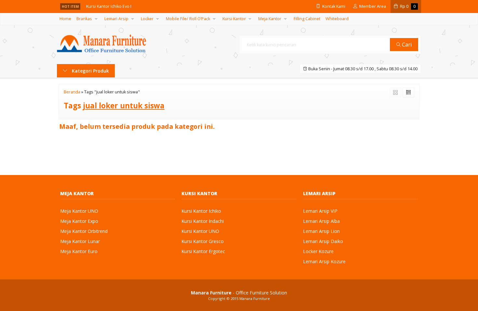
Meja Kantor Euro (79, 251)
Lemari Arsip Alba (321, 221)
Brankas (84, 18)
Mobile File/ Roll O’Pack (188, 18)
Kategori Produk (90, 71)
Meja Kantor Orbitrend (84, 231)
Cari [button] (406, 44)
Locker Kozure (318, 251)
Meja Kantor (269, 18)
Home (65, 18)
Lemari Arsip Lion (321, 231)
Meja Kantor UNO (79, 211)
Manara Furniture (254, 298)
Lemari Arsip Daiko (323, 241)
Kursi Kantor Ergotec (203, 251)
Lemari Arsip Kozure (324, 261)
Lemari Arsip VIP (320, 211)
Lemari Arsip (116, 18)
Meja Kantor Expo (79, 221)
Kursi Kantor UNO (200, 231)
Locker (147, 18)
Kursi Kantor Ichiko (201, 211)
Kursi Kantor (234, 18)
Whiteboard (337, 18)
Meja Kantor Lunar (80, 241)
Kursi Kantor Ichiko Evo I (108, 6)
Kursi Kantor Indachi (202, 221)
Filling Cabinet (307, 18)
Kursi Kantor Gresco (202, 241)
